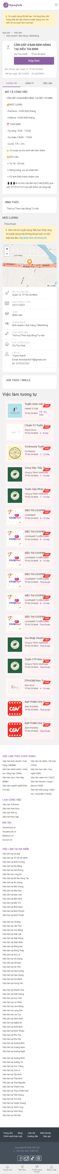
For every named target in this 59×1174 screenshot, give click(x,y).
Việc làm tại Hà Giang (12, 958)
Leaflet (52, 285)
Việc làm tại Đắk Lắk (11, 934)
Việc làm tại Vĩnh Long (12, 1107)
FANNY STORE (31, 408)
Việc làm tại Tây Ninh (12, 1074)
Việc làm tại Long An (12, 874)
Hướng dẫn (33, 1136)
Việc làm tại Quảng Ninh (13, 1058)
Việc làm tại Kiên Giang (13, 994)
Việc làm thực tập (10, 817)
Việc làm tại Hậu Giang (13, 975)
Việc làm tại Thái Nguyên (13, 1082)
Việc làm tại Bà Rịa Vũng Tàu (15, 878)
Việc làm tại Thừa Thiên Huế (15, 1091)
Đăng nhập (51, 1170)
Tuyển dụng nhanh (37, 1171)
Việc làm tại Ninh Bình (12, 1027)
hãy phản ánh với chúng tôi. (33, 238)
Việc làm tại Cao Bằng (12, 930)
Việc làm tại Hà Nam (11, 963)
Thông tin (11, 83)
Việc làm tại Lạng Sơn (12, 1010)
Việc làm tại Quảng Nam (13, 1047)
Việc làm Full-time (10, 804)
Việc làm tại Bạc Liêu (12, 894)
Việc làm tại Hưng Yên (12, 983)
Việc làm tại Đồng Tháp (13, 950)
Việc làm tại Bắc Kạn (11, 890)
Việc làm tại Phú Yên (11, 1039)
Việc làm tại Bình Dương (13, 862)
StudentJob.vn (9, 831)
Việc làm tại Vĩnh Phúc (12, 1111)
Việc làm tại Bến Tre (11, 903)
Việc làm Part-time (10, 808)
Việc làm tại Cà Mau (11, 922)
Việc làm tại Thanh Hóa (13, 1086)
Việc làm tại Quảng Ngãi (13, 1051)
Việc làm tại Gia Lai (11, 954)
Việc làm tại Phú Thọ (11, 1035)
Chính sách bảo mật (12, 1136)
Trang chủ (8, 1133)
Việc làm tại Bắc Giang (12, 886)
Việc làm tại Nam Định (12, 1018)
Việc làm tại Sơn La (11, 1070)
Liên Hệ (31, 1133)
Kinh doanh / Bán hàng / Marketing (30, 325)
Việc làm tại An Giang (12, 882)
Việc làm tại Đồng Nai (12, 946)
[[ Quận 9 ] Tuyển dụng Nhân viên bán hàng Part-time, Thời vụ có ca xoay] (15, 432)
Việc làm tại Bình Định (12, 907)
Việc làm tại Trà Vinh (11, 1099)
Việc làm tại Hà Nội (11, 854)
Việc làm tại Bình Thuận (13, 915)
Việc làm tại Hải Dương (13, 971)
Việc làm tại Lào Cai (11, 1014)
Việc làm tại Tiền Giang (13, 1095)
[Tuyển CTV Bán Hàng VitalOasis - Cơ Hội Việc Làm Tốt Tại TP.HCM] (15, 666)
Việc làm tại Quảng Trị (12, 1062)
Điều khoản (45, 1133)
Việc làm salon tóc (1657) (43, 777)
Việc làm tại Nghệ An (12, 1022)
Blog (20, 1133)
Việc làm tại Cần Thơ (11, 926)
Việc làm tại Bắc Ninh (12, 899)
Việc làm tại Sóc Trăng (12, 1066)
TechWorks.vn (9, 827)
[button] (29, 262)
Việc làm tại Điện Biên (12, 942)
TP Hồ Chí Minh (38, 54)
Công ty (29, 83)
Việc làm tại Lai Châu (12, 1002)
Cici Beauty (30, 451)
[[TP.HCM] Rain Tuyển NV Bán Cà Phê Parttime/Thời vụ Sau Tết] (15, 687)
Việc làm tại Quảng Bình (13, 1043)
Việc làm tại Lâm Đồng (12, 1006)
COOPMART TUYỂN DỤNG (37, 536)
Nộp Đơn (34, 60)
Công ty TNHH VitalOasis (36, 472)
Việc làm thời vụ (9, 812)
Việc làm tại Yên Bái (11, 1115)
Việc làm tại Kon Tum (12, 998)
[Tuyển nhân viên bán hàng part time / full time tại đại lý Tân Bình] (15, 410)
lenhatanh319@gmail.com (32, 359)
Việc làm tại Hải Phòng (12, 870)
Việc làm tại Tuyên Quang (14, 1103)
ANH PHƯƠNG (31, 706)
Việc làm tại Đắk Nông (12, 938)
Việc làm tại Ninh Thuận (13, 1031)
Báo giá (47, 1136)
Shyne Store (30, 430)
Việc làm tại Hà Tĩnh (11, 967)
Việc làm (22, 1170)
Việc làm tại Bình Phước (13, 911)
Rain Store (29, 685)
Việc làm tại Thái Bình (12, 1078)
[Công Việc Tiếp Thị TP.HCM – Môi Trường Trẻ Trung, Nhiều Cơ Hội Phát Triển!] (15, 474)
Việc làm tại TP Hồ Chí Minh (15, 858)
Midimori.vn (7, 836)
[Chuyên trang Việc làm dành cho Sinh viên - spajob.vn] (13, 5)
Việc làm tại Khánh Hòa (13, 990)
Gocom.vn (7, 840)
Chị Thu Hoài (21, 54)
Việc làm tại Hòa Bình (12, 979)
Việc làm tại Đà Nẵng (12, 866)
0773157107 (22, 363)
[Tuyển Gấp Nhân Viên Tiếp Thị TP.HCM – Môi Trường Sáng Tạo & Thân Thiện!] (15, 495)
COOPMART (30, 515)
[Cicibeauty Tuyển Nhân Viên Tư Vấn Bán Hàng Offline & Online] (15, 453)
